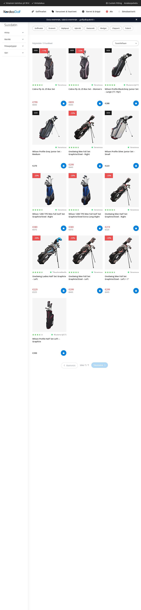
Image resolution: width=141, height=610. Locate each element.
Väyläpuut (65, 28)
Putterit (128, 28)
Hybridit (78, 28)
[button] (12, 32)
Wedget (103, 28)
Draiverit (52, 28)
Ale (111, 11)
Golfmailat (39, 28)
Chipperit (116, 28)
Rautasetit (90, 28)
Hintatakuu (39, 3)
